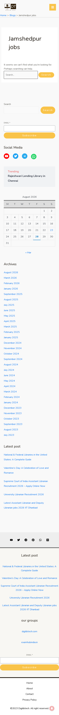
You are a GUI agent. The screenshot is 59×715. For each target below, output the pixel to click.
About (29, 688)
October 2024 (11, 353)
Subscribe (29, 135)
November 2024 (13, 348)
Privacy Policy (29, 699)
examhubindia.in (29, 642)
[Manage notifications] (51, 708)
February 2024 (12, 397)
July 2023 (9, 435)
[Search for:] (21, 74)
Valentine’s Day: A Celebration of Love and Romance (29, 578)
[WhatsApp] (33, 156)
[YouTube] (6, 156)
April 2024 (9, 386)
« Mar (28, 252)
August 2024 (11, 364)
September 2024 (13, 359)
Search (7, 104)
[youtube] (11, 540)
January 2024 (11, 402)
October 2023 (11, 418)
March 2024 (10, 391)
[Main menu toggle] (52, 7)
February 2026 (12, 283)
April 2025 (9, 321)
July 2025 (9, 305)
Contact (30, 694)
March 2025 (10, 326)
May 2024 (9, 380)
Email (7, 123)
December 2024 (12, 343)
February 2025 (12, 332)
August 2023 (11, 429)
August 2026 (11, 272)
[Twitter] (15, 156)
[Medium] (47, 540)
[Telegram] (24, 156)
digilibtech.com (29, 631)
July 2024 (9, 370)
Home (29, 682)
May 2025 (9, 315)
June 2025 (9, 310)
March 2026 (10, 278)
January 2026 (11, 288)
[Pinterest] (33, 540)
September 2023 (13, 424)
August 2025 (11, 299)
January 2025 (11, 337)
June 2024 (9, 375)
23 (51, 230)
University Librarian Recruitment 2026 (24, 494)
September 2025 (13, 294)
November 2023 (13, 413)
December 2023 (12, 408)
